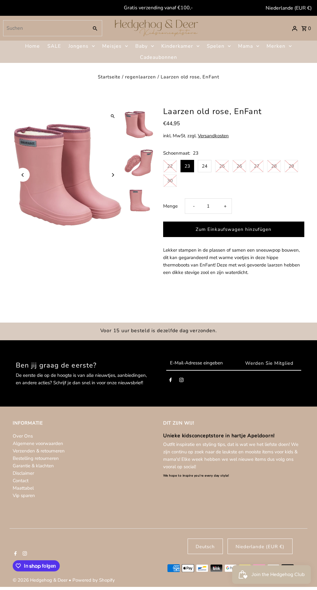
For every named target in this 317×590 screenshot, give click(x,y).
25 (222, 166)
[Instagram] (181, 381)
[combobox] (45, 28)
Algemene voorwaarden (38, 443)
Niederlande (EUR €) (289, 8)
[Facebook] (170, 381)
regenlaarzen (140, 77)
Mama (245, 46)
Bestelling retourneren (36, 458)
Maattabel (23, 488)
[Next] (113, 175)
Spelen (215, 46)
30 (170, 181)
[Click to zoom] (113, 116)
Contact (20, 481)
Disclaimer (23, 473)
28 (274, 166)
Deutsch (205, 547)
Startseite (109, 77)
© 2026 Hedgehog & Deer (41, 580)
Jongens (78, 46)
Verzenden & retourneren (39, 451)
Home (32, 46)
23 (187, 166)
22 (170, 166)
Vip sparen (24, 495)
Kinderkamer (177, 46)
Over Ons (23, 436)
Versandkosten (213, 136)
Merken (276, 46)
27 (256, 166)
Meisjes (112, 46)
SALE (54, 46)
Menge (170, 206)
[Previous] (23, 175)
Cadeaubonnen (158, 57)
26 (239, 166)
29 (291, 166)
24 (204, 166)
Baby (141, 46)
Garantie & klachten (33, 466)
